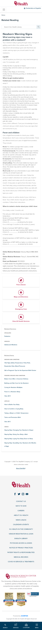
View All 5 (7, 421)
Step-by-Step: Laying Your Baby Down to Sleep (18, 438)
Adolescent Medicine (10, 345)
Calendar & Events (21, 525)
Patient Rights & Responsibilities (21, 552)
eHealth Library (21, 539)
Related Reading (10, 20)
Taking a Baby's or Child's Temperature (16, 413)
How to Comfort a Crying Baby (13, 409)
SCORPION (24, 616)
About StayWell (20, 468)
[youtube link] (27, 494)
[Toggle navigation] (4, 10)
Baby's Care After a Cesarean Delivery (16, 379)
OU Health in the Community (21, 529)
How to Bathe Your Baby (11, 404)
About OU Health (21, 515)
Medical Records (21, 557)
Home (3, 15)
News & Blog (21, 520)
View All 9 (7, 396)
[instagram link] (23, 494)
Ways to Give (21, 506)
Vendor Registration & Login (21, 534)
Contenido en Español (33, 8)
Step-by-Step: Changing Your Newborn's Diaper (18, 430)
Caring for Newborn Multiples (13, 387)
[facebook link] (15, 494)
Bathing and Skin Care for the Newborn (16, 383)
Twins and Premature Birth (12, 417)
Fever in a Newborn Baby (12, 392)
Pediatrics (7, 336)
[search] (19, 27)
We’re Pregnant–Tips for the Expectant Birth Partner (20, 370)
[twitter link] (19, 494)
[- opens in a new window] (21, 576)
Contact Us (21, 501)
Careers (21, 511)
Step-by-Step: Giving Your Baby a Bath (16, 434)
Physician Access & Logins (21, 543)
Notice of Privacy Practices (21, 548)
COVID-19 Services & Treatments (21, 562)
